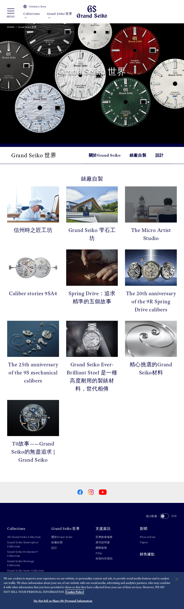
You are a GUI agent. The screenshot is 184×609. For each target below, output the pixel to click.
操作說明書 (103, 542)
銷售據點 (147, 554)
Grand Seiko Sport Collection (25, 570)
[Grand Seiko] (92, 11)
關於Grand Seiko (105, 155)
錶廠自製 (138, 155)
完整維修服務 (104, 537)
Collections (31, 14)
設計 (160, 155)
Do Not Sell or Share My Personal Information (63, 601)
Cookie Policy (74, 592)
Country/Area (37, 6)
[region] (92, 590)
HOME (11, 27)
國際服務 (101, 547)
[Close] (177, 579)
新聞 (143, 528)
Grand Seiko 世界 (59, 14)
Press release (148, 537)
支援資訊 (103, 528)
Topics (144, 542)
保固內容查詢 (104, 558)
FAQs (99, 553)
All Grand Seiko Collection (24, 537)
